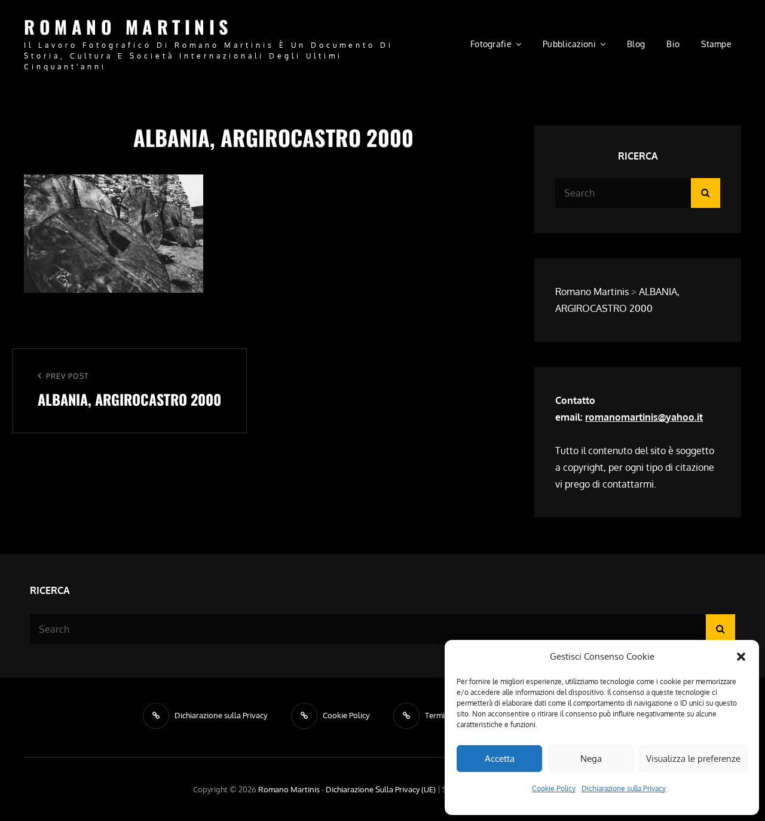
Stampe (716, 44)
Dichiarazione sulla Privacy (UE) (381, 789)
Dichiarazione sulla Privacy (624, 788)
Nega (591, 758)
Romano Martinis (128, 26)
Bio (673, 44)
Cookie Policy (554, 788)
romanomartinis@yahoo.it (644, 417)
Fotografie (491, 44)
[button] (741, 657)
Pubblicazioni (569, 44)
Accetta (500, 758)
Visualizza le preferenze (693, 758)
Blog (636, 44)
